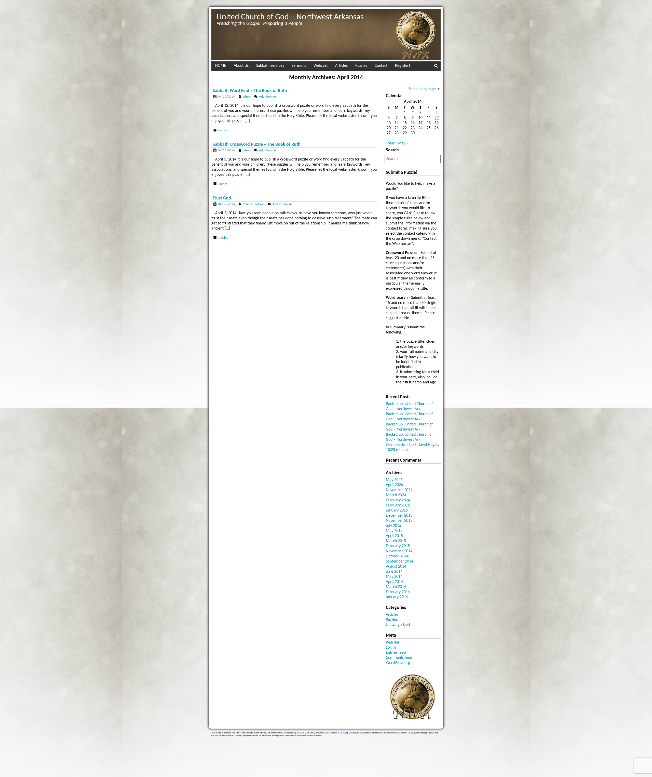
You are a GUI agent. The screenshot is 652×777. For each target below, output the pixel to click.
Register (393, 642)
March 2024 (396, 495)
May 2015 (394, 531)
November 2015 (399, 521)
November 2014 (399, 551)
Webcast (321, 66)
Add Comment (268, 96)
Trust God (222, 198)
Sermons (299, 66)
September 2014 (399, 561)
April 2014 (394, 582)
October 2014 (397, 556)
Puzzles (361, 66)
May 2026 (394, 480)
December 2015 (399, 516)
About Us (241, 66)
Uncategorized (398, 625)
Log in (391, 648)
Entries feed (396, 653)
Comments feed (399, 658)
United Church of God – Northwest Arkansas (290, 17)
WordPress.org (398, 663)
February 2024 (398, 500)
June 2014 (394, 572)
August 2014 (396, 567)
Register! (402, 66)
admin (247, 96)
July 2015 (393, 526)
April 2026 (394, 485)
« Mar (390, 143)
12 (436, 118)
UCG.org (344, 733)
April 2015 (394, 536)
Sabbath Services (270, 66)
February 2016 (398, 505)
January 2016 (397, 510)
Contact (381, 66)
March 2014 (396, 587)
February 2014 (398, 592)
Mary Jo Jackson (254, 204)
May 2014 (394, 577)
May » (403, 143)
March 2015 (396, 541)
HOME (220, 66)
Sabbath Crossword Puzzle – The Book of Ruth (257, 144)
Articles (341, 66)
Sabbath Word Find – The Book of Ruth (250, 90)
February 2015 (398, 546)
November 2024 (399, 490)
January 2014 (397, 597)
